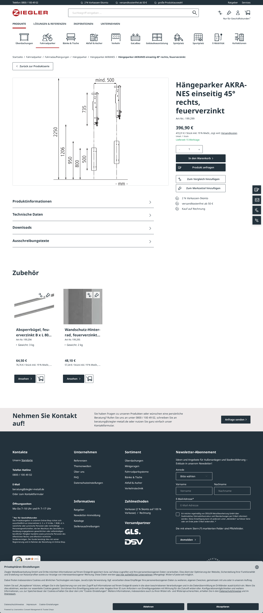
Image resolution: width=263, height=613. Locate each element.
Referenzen (80, 460)
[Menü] (38, 558)
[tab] (24, 39)
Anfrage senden (234, 419)
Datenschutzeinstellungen (88, 482)
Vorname (181, 484)
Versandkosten (229, 133)
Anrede (180, 469)
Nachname (220, 484)
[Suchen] (195, 13)
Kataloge (79, 520)
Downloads (22, 227)
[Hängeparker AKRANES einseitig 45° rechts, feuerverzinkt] (90, 131)
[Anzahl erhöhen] (199, 149)
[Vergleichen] (220, 13)
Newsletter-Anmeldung (87, 515)
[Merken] (229, 13)
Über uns (79, 471)
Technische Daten (28, 214)
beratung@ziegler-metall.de (28, 489)
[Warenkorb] (246, 13)
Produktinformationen (32, 201)
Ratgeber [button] (233, 2)
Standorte (27, 460)
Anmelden (187, 539)
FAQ (76, 477)
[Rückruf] (256, 220)
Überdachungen (134, 460)
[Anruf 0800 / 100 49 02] (256, 210)
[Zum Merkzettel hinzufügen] (48, 295)
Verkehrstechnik (134, 488)
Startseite (18, 57)
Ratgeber (79, 509)
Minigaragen (132, 466)
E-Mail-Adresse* (185, 499)
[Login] (237, 13)
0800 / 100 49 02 (22, 474)
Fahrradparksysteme (137, 471)
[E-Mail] (256, 199)
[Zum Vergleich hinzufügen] (40, 295)
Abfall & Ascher (133, 482)
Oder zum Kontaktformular (28, 494)
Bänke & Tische (133, 477)
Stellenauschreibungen (86, 526)
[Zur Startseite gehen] (30, 12)
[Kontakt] (256, 189)
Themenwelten (82, 466)
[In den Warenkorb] (40, 379)
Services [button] (246, 2)
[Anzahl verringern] (179, 149)
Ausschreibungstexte (31, 240)
